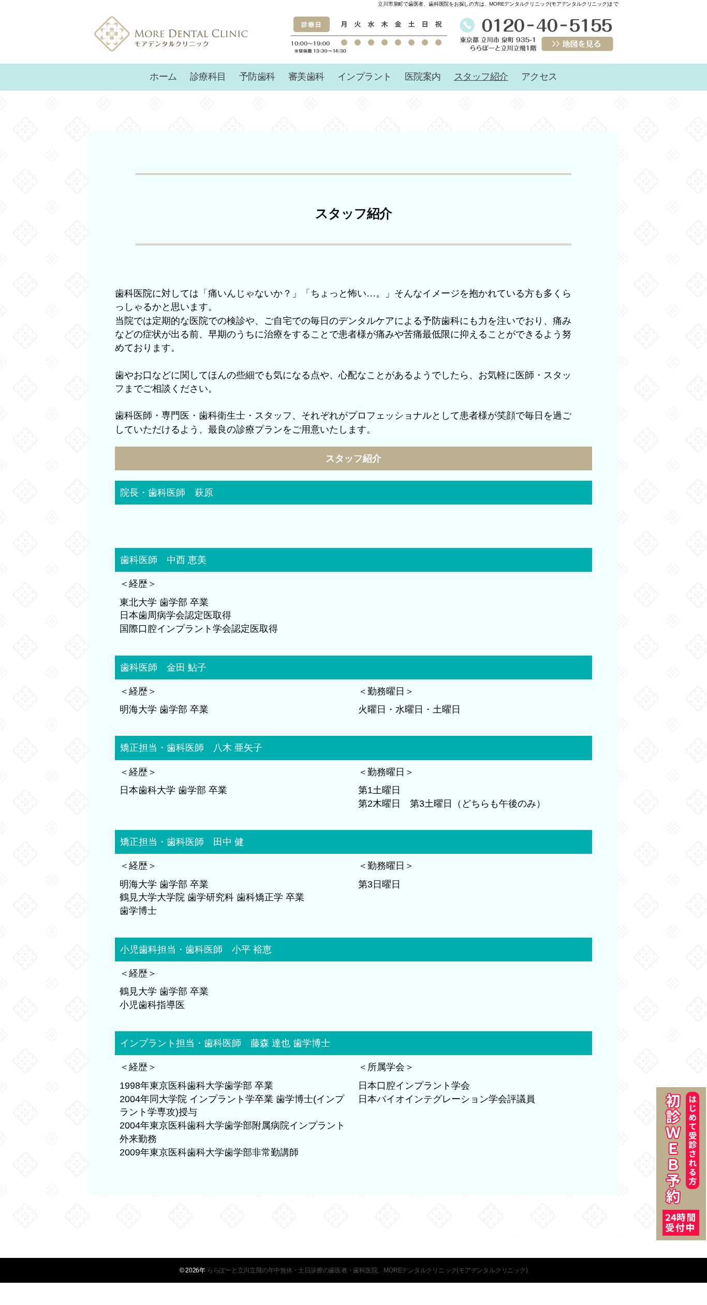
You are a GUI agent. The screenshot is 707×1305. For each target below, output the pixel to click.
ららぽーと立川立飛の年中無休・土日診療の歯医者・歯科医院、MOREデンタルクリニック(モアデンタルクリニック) (367, 1270)
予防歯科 (257, 76)
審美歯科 (306, 76)
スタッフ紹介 (481, 76)
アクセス (539, 76)
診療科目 (208, 76)
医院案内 (423, 76)
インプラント (364, 76)
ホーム (163, 76)
